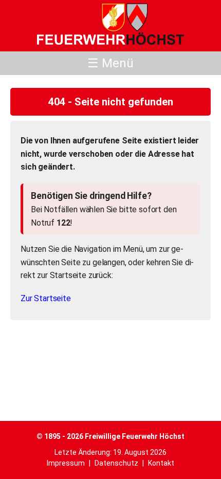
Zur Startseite (46, 298)
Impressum (66, 463)
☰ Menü (110, 63)
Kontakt (161, 463)
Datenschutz (116, 463)
